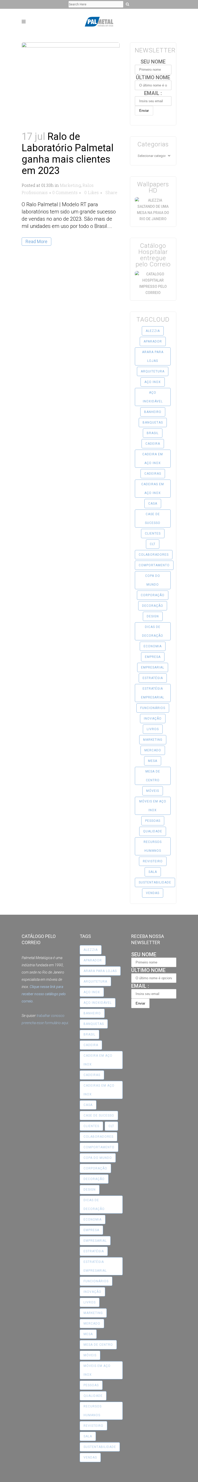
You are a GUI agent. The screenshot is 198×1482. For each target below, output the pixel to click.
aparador (153, 341)
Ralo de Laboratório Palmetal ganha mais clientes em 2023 (67, 153)
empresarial (152, 667)
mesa (152, 761)
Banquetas (153, 422)
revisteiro (153, 861)
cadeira (152, 443)
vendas (152, 893)
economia (153, 646)
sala (152, 872)
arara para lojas (152, 356)
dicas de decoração (152, 631)
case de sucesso (152, 518)
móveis (152, 791)
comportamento (154, 565)
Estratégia (153, 678)
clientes (153, 533)
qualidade (152, 831)
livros (153, 729)
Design (153, 616)
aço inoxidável (153, 397)
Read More (36, 241)
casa (152, 503)
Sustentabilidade (155, 882)
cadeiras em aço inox (152, 488)
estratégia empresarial (152, 693)
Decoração (152, 606)
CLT (152, 544)
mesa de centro (152, 776)
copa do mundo (152, 580)
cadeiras (152, 473)
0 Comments (65, 192)
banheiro (152, 412)
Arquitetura (152, 371)
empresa (153, 657)
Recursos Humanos (153, 846)
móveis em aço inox (152, 806)
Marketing (70, 185)
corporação (152, 595)
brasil (153, 433)
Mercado (152, 750)
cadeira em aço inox (152, 458)
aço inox (152, 382)
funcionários (152, 708)
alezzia (153, 331)
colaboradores (154, 554)
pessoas (152, 821)
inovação (153, 718)
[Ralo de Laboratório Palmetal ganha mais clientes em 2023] (71, 75)
